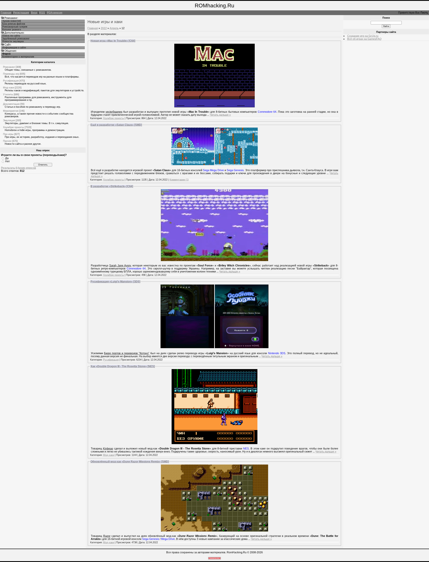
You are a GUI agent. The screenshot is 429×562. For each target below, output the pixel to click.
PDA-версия (54, 12)
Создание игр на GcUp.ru (362, 35)
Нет (7, 161)
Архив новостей (11, 21)
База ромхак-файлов (13, 23)
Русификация (11, 80)
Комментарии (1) (179, 179)
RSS (42, 12)
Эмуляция (9, 120)
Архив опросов (26, 167)
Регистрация (21, 12)
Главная (6, 12)
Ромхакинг (9, 66)
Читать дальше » (220, 114)
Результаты (8, 167)
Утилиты (8, 94)
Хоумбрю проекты (13, 127)
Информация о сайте (14, 47)
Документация (11, 103)
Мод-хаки (8, 87)
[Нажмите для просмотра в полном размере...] (187, 347)
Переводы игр (11, 73)
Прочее (7, 140)
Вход (34, 12)
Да (7, 158)
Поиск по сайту (11, 35)
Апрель (114, 28)
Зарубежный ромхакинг (16, 38)
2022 (104, 28)
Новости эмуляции (13, 41)
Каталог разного (11, 29)
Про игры (8, 134)
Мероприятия (10, 110)
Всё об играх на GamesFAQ (364, 39)
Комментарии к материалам (18, 56)
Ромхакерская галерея (14, 26)
